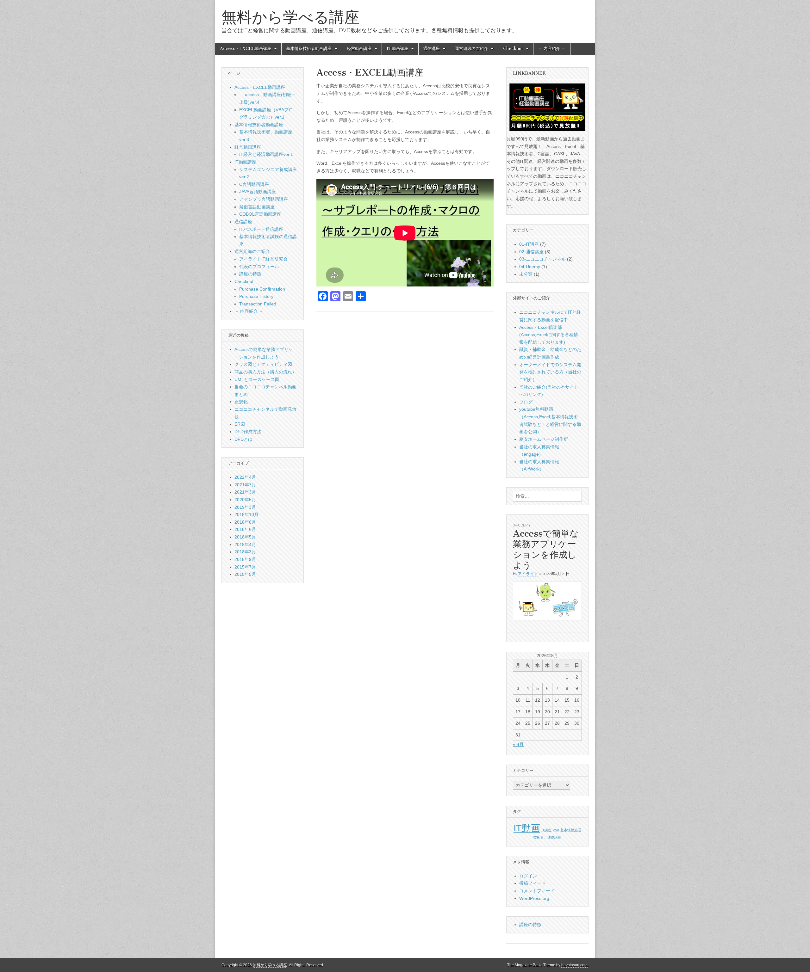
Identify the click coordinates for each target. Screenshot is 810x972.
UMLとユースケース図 (256, 379)
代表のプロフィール (259, 266)
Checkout (513, 48)
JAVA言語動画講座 (257, 191)
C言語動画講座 (254, 184)
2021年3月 (245, 492)
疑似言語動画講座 (257, 206)
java (556, 830)
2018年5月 (245, 536)
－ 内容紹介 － (551, 48)
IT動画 (527, 828)
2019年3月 (245, 507)
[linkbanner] (547, 107)
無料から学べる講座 (290, 17)
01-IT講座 (529, 244)
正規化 (241, 401)
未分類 (526, 274)
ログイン (528, 875)
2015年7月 (245, 566)
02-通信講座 (531, 251)
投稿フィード (532, 883)
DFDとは (243, 439)
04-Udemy (529, 266)
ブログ (526, 401)
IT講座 (546, 830)
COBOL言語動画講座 (260, 214)
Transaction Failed (257, 303)
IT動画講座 (397, 48)
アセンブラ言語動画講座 (263, 199)
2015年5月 (245, 574)
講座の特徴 (250, 273)
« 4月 (518, 744)
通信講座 (431, 48)
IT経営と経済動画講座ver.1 (266, 154)
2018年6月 (245, 529)
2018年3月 (245, 551)
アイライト (528, 573)
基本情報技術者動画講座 (309, 48)
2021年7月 (245, 484)
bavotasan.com (574, 965)
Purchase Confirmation (262, 289)
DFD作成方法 (247, 431)
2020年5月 (245, 499)
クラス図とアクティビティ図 (263, 364)
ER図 (239, 424)
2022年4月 (245, 477)
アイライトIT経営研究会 (263, 258)
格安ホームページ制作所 (543, 439)
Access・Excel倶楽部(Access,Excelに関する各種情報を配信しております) (548, 335)
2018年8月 (245, 522)
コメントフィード (537, 890)
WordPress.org (534, 898)
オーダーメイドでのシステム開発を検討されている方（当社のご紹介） (550, 372)
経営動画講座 (359, 48)
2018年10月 (246, 514)
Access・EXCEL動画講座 (245, 48)
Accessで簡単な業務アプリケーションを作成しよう (546, 549)
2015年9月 (245, 559)
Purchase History (256, 296)
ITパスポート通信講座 (261, 229)
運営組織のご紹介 (471, 48)
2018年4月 (245, 544)
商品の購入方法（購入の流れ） (265, 371)
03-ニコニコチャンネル (542, 258)
